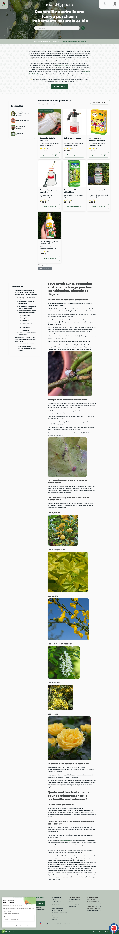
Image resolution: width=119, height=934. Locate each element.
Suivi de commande (74, 899)
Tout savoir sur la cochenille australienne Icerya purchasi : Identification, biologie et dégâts (26, 292)
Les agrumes (26, 315)
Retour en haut (45, 269)
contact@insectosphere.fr (94, 910)
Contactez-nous (56, 915)
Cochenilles (17, 106)
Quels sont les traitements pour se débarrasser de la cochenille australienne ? (25, 339)
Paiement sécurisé (57, 910)
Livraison (54, 899)
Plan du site (55, 917)
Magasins (54, 919)
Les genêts (25, 320)
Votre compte (74, 897)
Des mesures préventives (26, 344)
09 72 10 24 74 (99, 906)
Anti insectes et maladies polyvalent (97, 139)
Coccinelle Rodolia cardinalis (47, 139)
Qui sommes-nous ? (57, 908)
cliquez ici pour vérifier (73, 923)
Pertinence (100, 102)
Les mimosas (26, 327)
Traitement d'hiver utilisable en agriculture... (71, 192)
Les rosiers (25, 330)
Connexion (72, 902)
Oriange (39, 74)
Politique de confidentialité (59, 912)
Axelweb (107, 932)
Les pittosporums (27, 318)
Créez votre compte (74, 904)
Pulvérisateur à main (72, 138)
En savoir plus (60, 86)
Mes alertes (72, 906)
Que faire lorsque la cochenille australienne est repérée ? (27, 348)
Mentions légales (56, 902)
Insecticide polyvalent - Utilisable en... (49, 243)
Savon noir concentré (97, 190)
